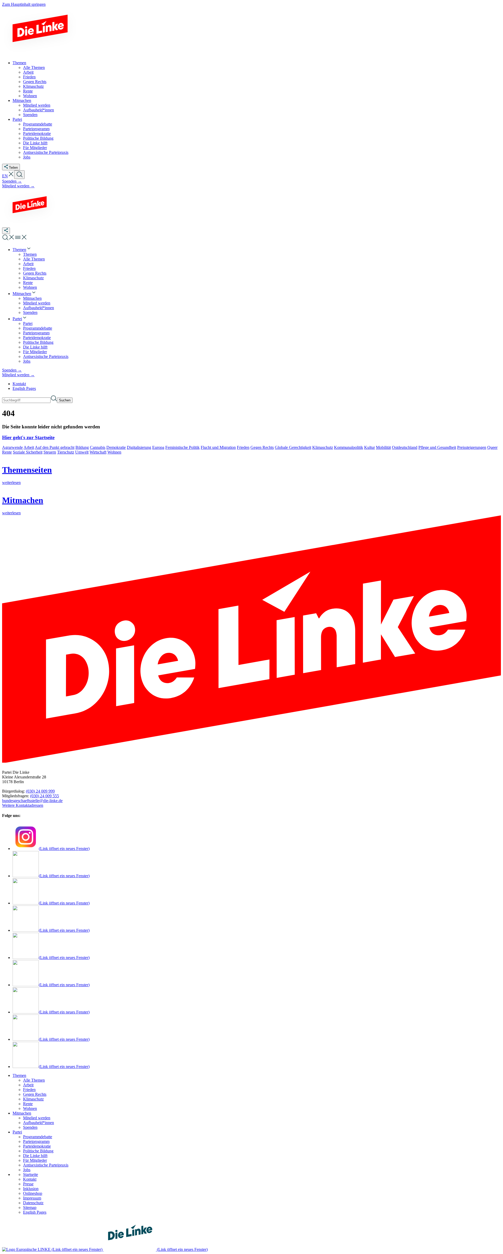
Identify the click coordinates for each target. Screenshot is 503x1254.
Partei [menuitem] (17, 119)
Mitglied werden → (18, 186)
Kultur (369, 447)
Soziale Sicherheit (27, 452)
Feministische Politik (182, 447)
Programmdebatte (37, 1137)
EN (5, 176)
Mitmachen (22, 1113)
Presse (28, 1184)
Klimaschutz (322, 447)
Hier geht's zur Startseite (28, 437)
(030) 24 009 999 (40, 791)
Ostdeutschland (404, 447)
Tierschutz (65, 452)
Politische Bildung (38, 1151)
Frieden (243, 447)
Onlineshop (32, 1193)
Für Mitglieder (35, 1160)
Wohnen (114, 452)
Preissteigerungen (471, 447)
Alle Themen (34, 1080)
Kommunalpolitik (348, 447)
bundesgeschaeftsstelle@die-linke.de (32, 800)
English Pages (24, 388)
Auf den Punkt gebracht (54, 447)
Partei (17, 1132)
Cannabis (97, 447)
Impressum (32, 1198)
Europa (158, 447)
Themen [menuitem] (19, 63)
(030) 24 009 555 (44, 796)
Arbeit (29, 447)
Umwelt (82, 452)
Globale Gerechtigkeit (293, 447)
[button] (11, 176)
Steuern (49, 452)
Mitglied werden (36, 1118)
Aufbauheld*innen (38, 1122)
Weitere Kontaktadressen (22, 805)
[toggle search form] (19, 174)
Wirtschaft (98, 452)
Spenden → (12, 181)
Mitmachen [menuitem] (22, 100)
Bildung (82, 447)
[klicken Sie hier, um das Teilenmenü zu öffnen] (6, 230)
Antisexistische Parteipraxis (45, 1165)
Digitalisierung (139, 447)
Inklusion (31, 1188)
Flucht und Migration (218, 447)
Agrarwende (12, 447)
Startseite (30, 1174)
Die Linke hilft (35, 1155)
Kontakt (19, 383)
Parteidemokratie (37, 1146)
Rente (7, 452)
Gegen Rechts (262, 447)
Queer (492, 447)
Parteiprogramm (36, 1141)
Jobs (26, 1170)
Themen (19, 1075)
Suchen (64, 400)
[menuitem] (22, 249)
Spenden (30, 1127)
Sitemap (29, 1207)
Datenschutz (33, 1203)
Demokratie (116, 447)
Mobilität (383, 447)
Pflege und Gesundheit (437, 447)
